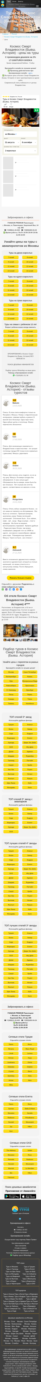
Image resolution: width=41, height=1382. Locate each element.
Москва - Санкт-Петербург (27, 1321)
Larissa (29, 1053)
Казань (29, 676)
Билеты (20, 1)
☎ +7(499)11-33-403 (12, 230)
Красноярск (30, 685)
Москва (11, 672)
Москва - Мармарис (28, 1329)
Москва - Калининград (13, 1324)
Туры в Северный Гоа (12, 1308)
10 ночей (29, 262)
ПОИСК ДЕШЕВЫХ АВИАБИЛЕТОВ (21, 364)
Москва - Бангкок (29, 1331)
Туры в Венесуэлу (29, 1279)
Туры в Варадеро (29, 1306)
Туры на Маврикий (13, 1276)
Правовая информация (20, 1250)
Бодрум (30, 733)
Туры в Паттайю (9, 1304)
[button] (37, 118)
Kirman (11, 1058)
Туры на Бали (29, 1311)
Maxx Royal (30, 1049)
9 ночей (11, 262)
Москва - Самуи (12, 1336)
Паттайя (30, 760)
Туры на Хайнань (11, 1306)
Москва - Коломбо (29, 1338)
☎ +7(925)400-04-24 (29, 230)
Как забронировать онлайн (20, 1243)
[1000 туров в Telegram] (20, 1219)
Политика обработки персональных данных (20, 1253)
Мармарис (11, 738)
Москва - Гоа (8, 1341)
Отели (14, 1)
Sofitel (30, 1150)
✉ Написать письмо (20, 1232)
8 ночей (30, 257)
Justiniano (11, 1062)
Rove (30, 1155)
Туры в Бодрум (20, 1296)
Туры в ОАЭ (30, 1283)
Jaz (11, 1127)
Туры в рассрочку (20, 1245)
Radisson (11, 1118)
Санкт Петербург (30, 672)
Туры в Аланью (8, 1294)
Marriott (11, 1168)
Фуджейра (30, 756)
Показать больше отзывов (20, 578)
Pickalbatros (29, 1118)
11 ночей (11, 266)
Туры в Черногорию (13, 1283)
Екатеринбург (11, 676)
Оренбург (29, 690)
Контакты (20, 1227)
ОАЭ (11, 747)
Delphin (30, 1067)
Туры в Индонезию (28, 1281)
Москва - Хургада (11, 1331)
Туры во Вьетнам (11, 1279)
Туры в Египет (29, 1269)
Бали (30, 787)
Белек (11, 729)
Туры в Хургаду (32, 1296)
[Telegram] (10, 589)
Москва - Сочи (9, 1321)
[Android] (12, 1196)
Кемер (29, 729)
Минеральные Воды (29, 681)
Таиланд (11, 760)
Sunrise (11, 1109)
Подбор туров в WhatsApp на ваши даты (20, 370)
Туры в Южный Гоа (30, 1308)
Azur (11, 1131)
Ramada (11, 1159)
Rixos (30, 1044)
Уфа (11, 681)
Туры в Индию (11, 1281)
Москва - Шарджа (11, 1338)
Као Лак (11, 769)
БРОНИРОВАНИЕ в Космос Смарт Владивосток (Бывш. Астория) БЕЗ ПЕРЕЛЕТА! (20, 356)
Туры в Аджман (20, 1301)
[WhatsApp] (3, 589)
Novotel (11, 1122)
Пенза (11, 694)
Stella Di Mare (30, 1109)
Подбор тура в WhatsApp (21, 1255)
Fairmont (11, 1177)
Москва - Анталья (29, 1326)
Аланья (30, 724)
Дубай (11, 751)
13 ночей (11, 271)
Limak (11, 1053)
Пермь (29, 694)
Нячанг (29, 774)
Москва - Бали (32, 1341)
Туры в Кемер (8, 1296)
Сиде (11, 733)
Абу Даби (29, 747)
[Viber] (7, 589)
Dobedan (11, 1067)
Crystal (11, 1071)
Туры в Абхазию (12, 1267)
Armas (11, 1080)
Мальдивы (11, 787)
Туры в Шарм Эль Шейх (14, 1299)
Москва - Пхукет (31, 1333)
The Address (11, 1150)
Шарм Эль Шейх (30, 742)
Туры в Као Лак (20, 1304)
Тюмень (11, 703)
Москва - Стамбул (12, 1343)
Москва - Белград (29, 1343)
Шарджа (11, 756)
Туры (8, 1)
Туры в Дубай (31, 1299)
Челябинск (30, 703)
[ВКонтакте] (14, 589)
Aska (30, 1076)
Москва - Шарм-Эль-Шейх (13, 1333)
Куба (30, 783)
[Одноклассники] (17, 589)
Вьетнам (11, 774)
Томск (30, 699)
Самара (11, 699)
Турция (11, 724)
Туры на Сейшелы (29, 1274)
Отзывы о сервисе (20, 1248)
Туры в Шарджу (9, 1301)
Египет (29, 738)
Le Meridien (30, 1168)
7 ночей (11, 257)
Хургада (11, 742)
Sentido (30, 1113)
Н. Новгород (11, 690)
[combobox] (20, 134)
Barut (30, 1071)
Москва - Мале (19, 1341)
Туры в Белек (19, 1294)
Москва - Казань (30, 1324)
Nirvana (11, 1049)
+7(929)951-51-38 (21, 375)
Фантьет (11, 778)
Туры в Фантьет (32, 1304)
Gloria (30, 1062)
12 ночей (29, 266)
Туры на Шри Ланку (13, 1271)
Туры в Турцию (29, 1267)
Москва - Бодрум (11, 1329)
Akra (29, 1080)
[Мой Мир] (21, 589)
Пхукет (29, 769)
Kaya (30, 1058)
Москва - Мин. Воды (12, 1326)
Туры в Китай (30, 1276)
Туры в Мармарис (31, 1294)
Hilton (30, 1127)
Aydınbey (11, 1076)
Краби (30, 765)
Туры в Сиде (11, 1311)
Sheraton (11, 1113)
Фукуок (29, 778)
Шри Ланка (11, 783)
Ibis (11, 1173)
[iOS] (28, 1196)
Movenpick (30, 1122)
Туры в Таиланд (12, 1269)
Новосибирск (11, 685)
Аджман (30, 751)
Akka (11, 1085)
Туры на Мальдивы (12, 1274)
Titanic (11, 1044)
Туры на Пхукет (32, 1301)
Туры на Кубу (30, 1271)
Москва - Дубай (29, 1336)
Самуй (11, 765)
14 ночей (29, 271)
